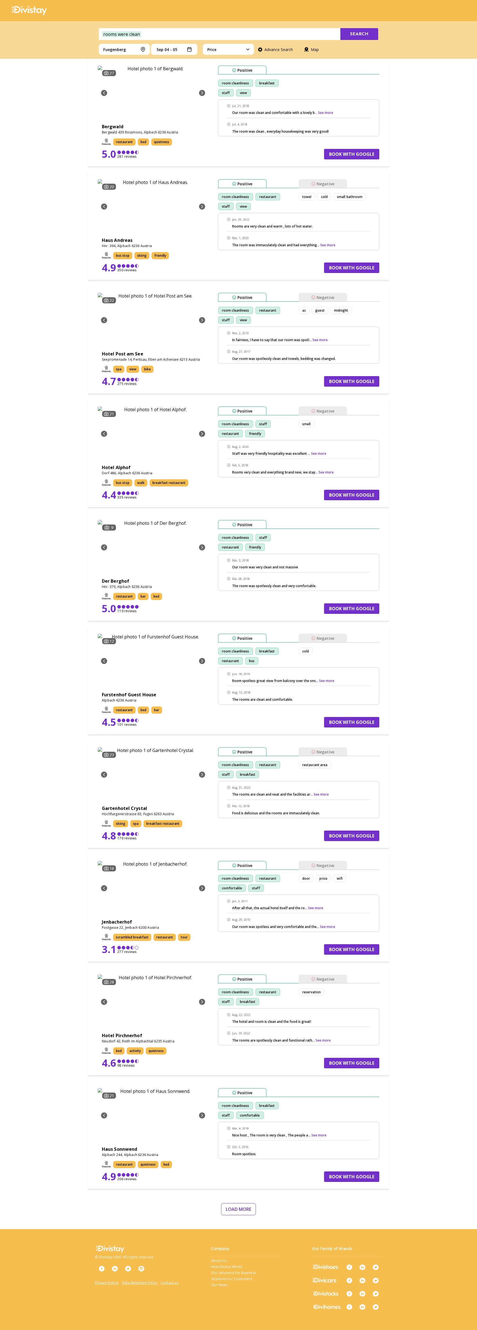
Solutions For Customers (231, 1279)
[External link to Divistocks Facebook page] (349, 1293)
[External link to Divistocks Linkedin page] (362, 1293)
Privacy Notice (107, 1282)
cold (324, 196)
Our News (219, 1285)
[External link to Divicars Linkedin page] (362, 1280)
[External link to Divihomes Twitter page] (375, 1306)
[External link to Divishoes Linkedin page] (362, 1267)
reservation (311, 992)
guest (320, 310)
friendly (255, 433)
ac (304, 310)
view (243, 92)
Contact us (169, 1282)
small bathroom (349, 196)
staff (226, 92)
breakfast (267, 83)
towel (307, 196)
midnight (341, 310)
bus (252, 661)
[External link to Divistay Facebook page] (101, 1268)
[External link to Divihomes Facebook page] (349, 1306)
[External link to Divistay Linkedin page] (114, 1268)
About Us (219, 1260)
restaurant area (315, 764)
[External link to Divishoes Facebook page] (349, 1267)
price (323, 878)
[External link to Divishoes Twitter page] (375, 1267)
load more (238, 1209)
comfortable (232, 888)
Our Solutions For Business (233, 1272)
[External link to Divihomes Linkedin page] (362, 1306)
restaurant (267, 196)
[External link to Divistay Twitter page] (128, 1268)
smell (306, 424)
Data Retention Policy (139, 1282)
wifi (340, 878)
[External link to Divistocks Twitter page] (375, 1293)
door (306, 878)
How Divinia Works (226, 1266)
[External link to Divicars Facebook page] (349, 1280)
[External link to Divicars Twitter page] (375, 1280)
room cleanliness (235, 83)
